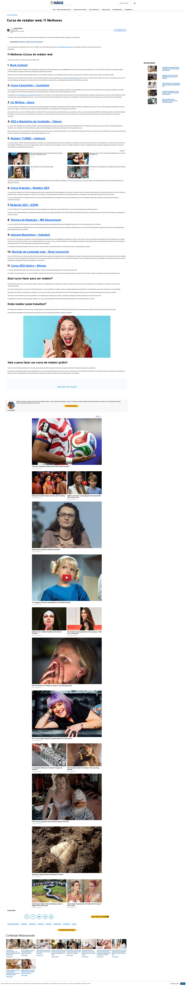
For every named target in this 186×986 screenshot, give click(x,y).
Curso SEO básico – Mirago (28, 266)
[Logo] (61, 3)
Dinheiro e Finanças (13, 924)
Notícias (48, 924)
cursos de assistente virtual (78, 181)
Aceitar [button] (182, 983)
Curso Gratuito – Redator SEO (30, 188)
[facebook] (33, 916)
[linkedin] (51, 916)
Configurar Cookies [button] (174, 983)
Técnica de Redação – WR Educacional (36, 220)
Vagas (74, 924)
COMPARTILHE (121, 30)
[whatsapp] (26, 916)
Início (8, 15)
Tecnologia (66, 924)
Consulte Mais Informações (67, 930)
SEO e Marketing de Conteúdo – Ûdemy (36, 121)
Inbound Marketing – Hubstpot (30, 235)
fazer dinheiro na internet (65, 47)
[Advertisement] (161, 118)
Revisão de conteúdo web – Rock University (40, 252)
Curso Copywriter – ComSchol (30, 85)
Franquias (24, 924)
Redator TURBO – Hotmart (28, 138)
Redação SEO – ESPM (24, 205)
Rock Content (19, 65)
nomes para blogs (72, 78)
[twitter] (39, 916)
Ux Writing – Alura (22, 102)
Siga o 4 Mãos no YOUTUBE (99, 917)
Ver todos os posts (71, 406)
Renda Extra (14, 15)
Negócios (40, 924)
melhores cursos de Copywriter (27, 95)
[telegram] (45, 916)
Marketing (32, 924)
